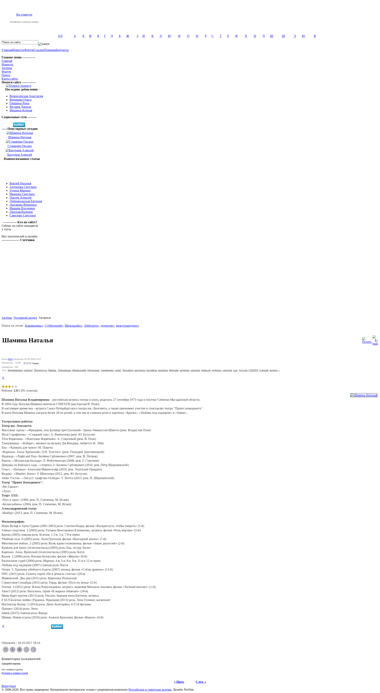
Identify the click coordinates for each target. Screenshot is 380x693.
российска (151, 370)
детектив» (107, 325)
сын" (235, 370)
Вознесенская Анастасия (26, 96)
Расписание (93, 370)
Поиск (6, 75)
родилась (216, 370)
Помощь (49, 50)
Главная (7, 50)
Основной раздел (25, 317)
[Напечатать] (19, 651)
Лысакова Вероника (23, 204)
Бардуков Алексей (19, 154)
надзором (184, 370)
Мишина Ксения (21, 110)
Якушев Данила (20, 106)
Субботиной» (54, 325)
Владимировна (15, 370)
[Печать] (367, 339)
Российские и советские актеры (149, 689)
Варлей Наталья (20, 183)
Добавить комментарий (15, 673)
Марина (52, 370)
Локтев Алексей (20, 197)
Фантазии (174, 370)
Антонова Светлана (23, 187)
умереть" (28, 370)
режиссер (206, 370)
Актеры (7, 68)
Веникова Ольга (20, 99)
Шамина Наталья (19, 137)
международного (127, 325)
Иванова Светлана (22, 194)
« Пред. (179, 682)
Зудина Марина (20, 190)
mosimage (163, 370)
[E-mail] (375, 339)
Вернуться (9, 686)
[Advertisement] (22, 169)
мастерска (139, 370)
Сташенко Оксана (20, 146)
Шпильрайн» (74, 325)
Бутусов (243, 370)
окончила (195, 370)
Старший (263, 370)
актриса (273, 370)
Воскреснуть (40, 370)
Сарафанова (107, 370)
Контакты (62, 50)
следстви (227, 370)
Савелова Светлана (23, 215)
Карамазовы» (34, 325)
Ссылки (38, 50)
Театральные (64, 370)
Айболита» (91, 325)
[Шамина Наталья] (363, 395)
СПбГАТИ (253, 370)
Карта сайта (10, 78)
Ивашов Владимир (22, 208)
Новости (18, 50)
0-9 (60, 36)
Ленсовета (128, 370)
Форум (28, 50)
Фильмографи (79, 370)
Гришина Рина (19, 103)
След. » (201, 682)
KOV (10, 359)
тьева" (118, 370)
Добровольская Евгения (26, 201)
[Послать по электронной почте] (26, 651)
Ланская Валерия (21, 212)
